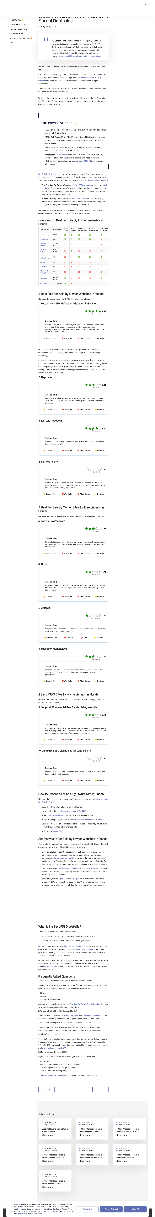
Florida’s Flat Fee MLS (73, 946)
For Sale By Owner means (49, 174)
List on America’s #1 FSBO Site (53, 1075)
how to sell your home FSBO (53, 1048)
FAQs (11, 43)
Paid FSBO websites (83, 185)
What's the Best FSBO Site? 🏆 (21, 38)
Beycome (44, 239)
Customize (87, 1209)
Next (100, 1089)
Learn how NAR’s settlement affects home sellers (79, 56)
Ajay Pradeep (50, 1124)
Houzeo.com (61, 155)
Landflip (44, 283)
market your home (85, 949)
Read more (47, 1135)
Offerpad (75, 879)
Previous (46, 1089)
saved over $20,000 (82, 161)
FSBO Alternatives (16, 34)
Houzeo (41, 946)
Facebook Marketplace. (92, 1016)
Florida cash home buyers (70, 868)
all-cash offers (93, 868)
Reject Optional (111, 1209)
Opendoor (63, 879)
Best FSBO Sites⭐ (16, 20)
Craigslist (74, 1016)
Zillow (66, 1016)
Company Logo (50, 312)
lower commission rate (64, 858)
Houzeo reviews (50, 966)
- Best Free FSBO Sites (18, 29)
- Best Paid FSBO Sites (18, 25)
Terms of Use (22, 1214)
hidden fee (57, 831)
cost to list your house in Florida (71, 811)
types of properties (55, 815)
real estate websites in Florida (88, 819)
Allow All (135, 1209)
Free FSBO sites (79, 198)
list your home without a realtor (94, 180)
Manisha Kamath (88, 1124)
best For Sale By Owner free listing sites (83, 1004)
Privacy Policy (36, 1214)
